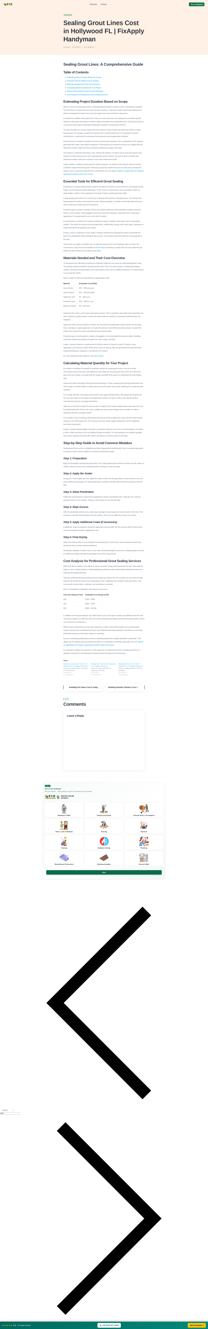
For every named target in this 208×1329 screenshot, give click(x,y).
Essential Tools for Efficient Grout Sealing (83, 81)
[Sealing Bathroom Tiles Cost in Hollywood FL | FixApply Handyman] (132, 669)
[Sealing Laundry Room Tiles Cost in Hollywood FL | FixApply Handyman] (77, 669)
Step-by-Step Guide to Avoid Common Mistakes (85, 91)
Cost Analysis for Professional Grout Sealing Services (87, 95)
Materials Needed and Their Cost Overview (83, 84)
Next (104, 872)
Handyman (68, 15)
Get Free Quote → (197, 1325)
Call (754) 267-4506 (109, 1325)
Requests (93, 4)
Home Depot (100, 247)
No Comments (89, 47)
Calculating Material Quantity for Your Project (84, 88)
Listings (103, 4)
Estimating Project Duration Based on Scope (84, 77)
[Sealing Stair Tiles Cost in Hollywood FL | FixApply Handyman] (104, 669)
